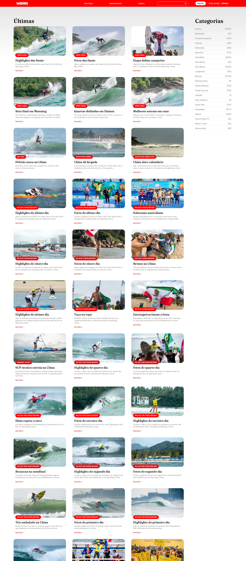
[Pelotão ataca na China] (40, 151)
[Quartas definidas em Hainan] (98, 100)
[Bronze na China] (157, 252)
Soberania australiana (148, 213)
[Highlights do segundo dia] (98, 460)
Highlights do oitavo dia (31, 263)
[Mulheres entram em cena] (157, 100)
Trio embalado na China (31, 522)
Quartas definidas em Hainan (94, 111)
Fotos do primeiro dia (89, 522)
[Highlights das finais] (40, 49)
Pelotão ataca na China (30, 162)
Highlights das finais (29, 60)
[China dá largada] (98, 151)
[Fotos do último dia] (98, 202)
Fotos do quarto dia (146, 367)
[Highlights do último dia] (40, 202)
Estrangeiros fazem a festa (151, 314)
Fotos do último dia (87, 213)
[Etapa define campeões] (157, 49)
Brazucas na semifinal (30, 471)
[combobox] (173, 3)
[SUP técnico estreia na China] (40, 358)
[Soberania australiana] (157, 202)
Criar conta (214, 3)
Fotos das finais (84, 60)
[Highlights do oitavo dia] (40, 252)
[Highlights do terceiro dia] (157, 410)
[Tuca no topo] (98, 305)
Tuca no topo (83, 314)
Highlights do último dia (32, 213)
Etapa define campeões (149, 60)
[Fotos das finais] (98, 49)
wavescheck (115, 3)
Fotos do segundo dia (147, 471)
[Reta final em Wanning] (40, 100)
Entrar (225, 3)
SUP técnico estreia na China (35, 367)
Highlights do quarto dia (91, 367)
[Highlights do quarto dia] (98, 358)
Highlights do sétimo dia (32, 314)
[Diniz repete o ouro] (40, 410)
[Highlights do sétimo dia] (40, 305)
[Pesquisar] (185, 3)
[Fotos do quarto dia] (157, 358)
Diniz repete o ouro (28, 421)
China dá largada (85, 162)
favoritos (88, 3)
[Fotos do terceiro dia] (98, 410)
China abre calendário (148, 162)
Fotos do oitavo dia (87, 263)
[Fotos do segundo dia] (157, 460)
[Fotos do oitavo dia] (98, 252)
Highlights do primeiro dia (151, 522)
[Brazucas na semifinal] (40, 460)
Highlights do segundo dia (92, 471)
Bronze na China (144, 263)
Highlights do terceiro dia (150, 421)
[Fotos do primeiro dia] (98, 511)
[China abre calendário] (157, 151)
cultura (141, 3)
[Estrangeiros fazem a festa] (157, 305)
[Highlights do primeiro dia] (157, 511)
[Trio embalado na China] (40, 511)
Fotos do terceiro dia (88, 421)
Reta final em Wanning (31, 111)
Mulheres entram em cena (151, 111)
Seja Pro (200, 3)
